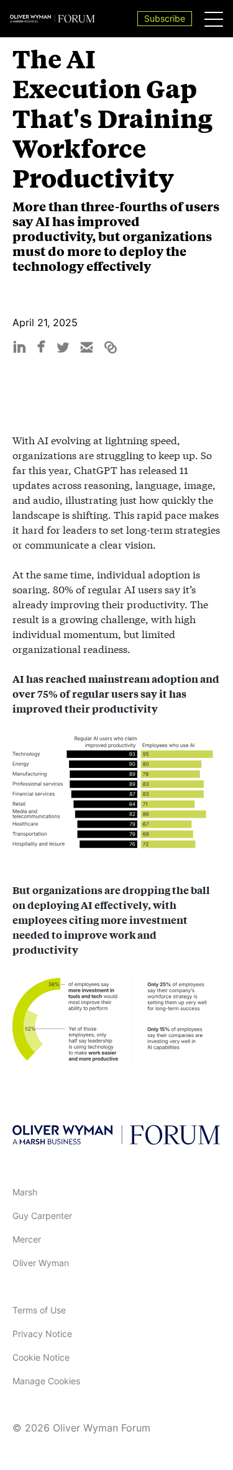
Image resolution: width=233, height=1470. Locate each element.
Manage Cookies (46, 1381)
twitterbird (63, 347)
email (87, 347)
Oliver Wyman (40, 1263)
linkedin (19, 347)
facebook (41, 345)
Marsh (24, 1192)
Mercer (26, 1239)
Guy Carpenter (42, 1215)
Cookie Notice (41, 1357)
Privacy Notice (42, 1333)
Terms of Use (39, 1310)
